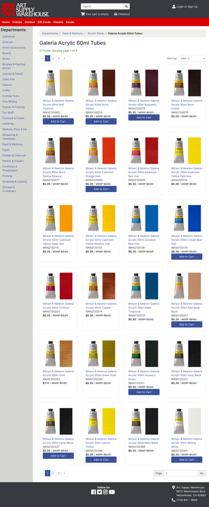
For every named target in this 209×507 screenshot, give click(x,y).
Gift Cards (44, 22)
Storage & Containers (9, 189)
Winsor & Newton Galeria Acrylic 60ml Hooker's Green (143, 375)
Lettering (8, 123)
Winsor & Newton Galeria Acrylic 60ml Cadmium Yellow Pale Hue (186, 172)
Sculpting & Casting (14, 181)
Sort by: (172, 58)
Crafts (6, 90)
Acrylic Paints (96, 33)
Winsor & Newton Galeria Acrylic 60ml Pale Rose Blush (186, 307)
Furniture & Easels (13, 118)
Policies (17, 22)
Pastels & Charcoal (14, 155)
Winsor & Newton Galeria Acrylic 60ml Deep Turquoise (143, 307)
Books (6, 58)
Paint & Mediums (12, 144)
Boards (6, 53)
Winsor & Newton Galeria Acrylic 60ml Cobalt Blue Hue (186, 239)
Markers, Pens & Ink (14, 129)
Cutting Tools (10, 96)
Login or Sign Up (187, 6)
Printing (7, 176)
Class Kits (8, 79)
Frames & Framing (13, 107)
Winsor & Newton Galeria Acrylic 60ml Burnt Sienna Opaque (58, 172)
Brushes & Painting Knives (13, 66)
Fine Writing (9, 101)
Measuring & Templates (10, 136)
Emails (70, 22)
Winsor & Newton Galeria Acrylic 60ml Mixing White (186, 442)
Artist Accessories (13, 47)
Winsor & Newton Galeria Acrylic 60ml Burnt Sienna (101, 104)
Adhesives (8, 36)
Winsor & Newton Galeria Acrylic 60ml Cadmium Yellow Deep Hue (58, 239)
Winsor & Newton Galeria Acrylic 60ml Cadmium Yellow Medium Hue (101, 239)
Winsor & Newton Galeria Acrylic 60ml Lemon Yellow (101, 442)
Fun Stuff (8, 112)
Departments (50, 33)
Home (6, 22)
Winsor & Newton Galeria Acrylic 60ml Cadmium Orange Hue (101, 172)
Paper (6, 149)
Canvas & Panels (12, 73)
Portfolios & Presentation (10, 168)
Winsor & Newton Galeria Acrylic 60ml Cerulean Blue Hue (143, 239)
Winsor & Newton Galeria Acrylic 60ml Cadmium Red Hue (143, 172)
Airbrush (7, 42)
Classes (58, 22)
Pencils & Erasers (13, 161)
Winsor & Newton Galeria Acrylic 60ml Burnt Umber (186, 104)
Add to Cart (58, 121)
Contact (30, 22)
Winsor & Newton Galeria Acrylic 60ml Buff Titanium (58, 104)
